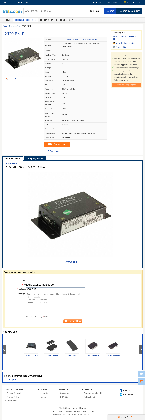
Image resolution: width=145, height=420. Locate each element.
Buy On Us (63, 390)
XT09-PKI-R (15, 33)
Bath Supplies (14, 26)
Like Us (127, 390)
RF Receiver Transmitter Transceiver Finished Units (80, 39)
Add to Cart (54, 151)
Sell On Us (87, 390)
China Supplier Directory (57, 20)
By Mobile (63, 397)
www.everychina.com (78, 408)
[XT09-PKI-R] (23, 76)
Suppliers (69, 411)
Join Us (43, 397)
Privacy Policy (13, 397)
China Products (25, 20)
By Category (65, 393)
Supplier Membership (93, 393)
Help (92, 411)
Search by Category (130, 11)
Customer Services (14, 390)
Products (60, 411)
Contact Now (59, 144)
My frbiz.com (23, 2)
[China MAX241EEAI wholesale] (93, 346)
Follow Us (128, 394)
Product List (121, 47)
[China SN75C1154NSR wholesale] (113, 346)
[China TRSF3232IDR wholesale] (72, 346)
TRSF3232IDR (72, 355)
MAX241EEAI (93, 355)
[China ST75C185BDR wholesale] (51, 346)
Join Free (13, 2)
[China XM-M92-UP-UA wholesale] (31, 346)
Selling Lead (89, 397)
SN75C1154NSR (113, 355)
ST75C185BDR (52, 355)
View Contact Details (125, 43)
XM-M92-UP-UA (32, 355)
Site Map (77, 411)
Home (7, 20)
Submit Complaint (15, 393)
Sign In (5, 2)
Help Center (12, 401)
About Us (42, 390)
